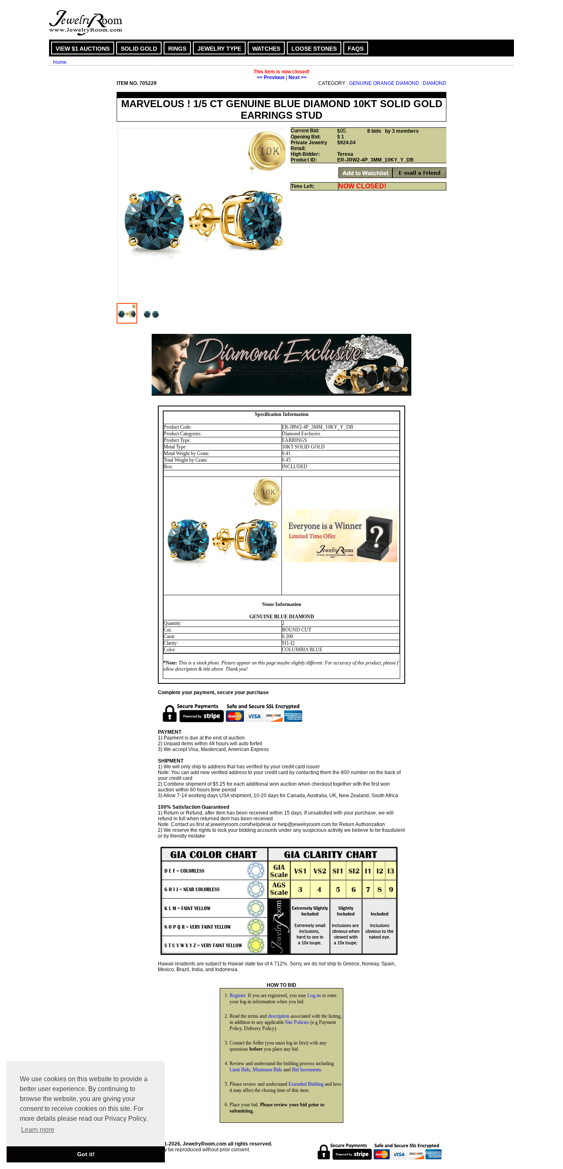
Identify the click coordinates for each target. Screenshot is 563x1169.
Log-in (314, 995)
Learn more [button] (37, 1129)
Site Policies (297, 1022)
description (278, 1016)
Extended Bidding (306, 1084)
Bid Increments (306, 1070)
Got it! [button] (86, 1154)
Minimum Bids (267, 1070)
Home (60, 62)
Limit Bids (240, 1070)
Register (237, 995)
